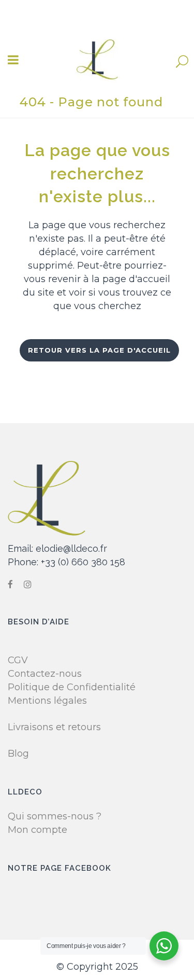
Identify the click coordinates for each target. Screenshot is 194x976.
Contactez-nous (45, 673)
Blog (18, 753)
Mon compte (37, 829)
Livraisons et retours (54, 727)
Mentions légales (47, 700)
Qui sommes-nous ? (54, 816)
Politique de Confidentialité (72, 687)
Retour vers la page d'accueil (99, 350)
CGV (18, 660)
